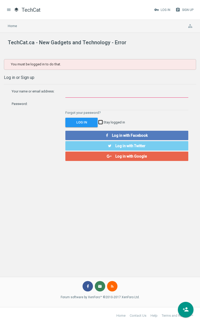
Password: (20, 104)
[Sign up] (185, 309)
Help (154, 315)
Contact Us (138, 315)
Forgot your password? (83, 113)
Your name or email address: (33, 91)
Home (121, 315)
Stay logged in (114, 122)
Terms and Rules (174, 315)
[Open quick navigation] (190, 26)
